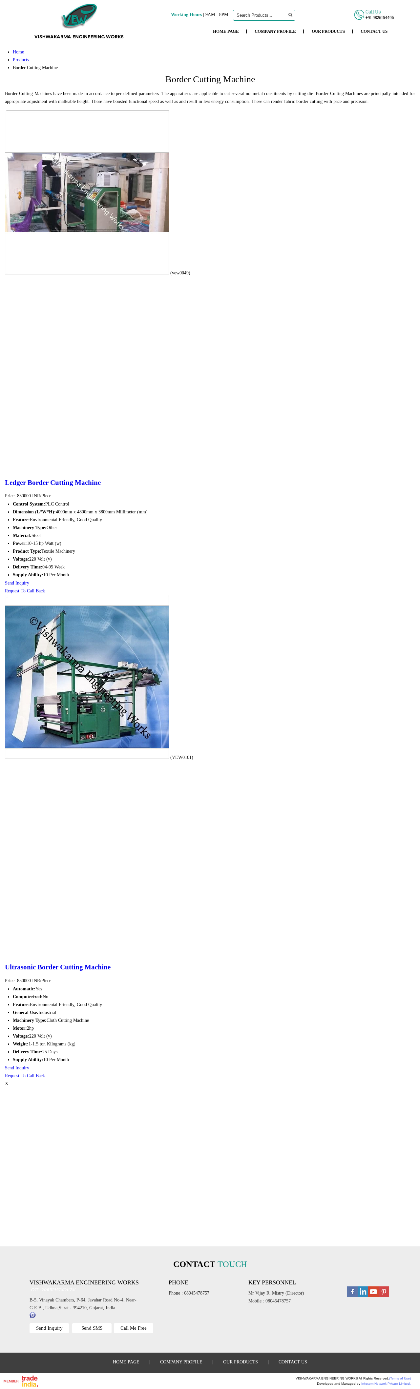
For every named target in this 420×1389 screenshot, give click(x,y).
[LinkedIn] (363, 1296)
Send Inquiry (17, 583)
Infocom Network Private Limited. (386, 1383)
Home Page (226, 31)
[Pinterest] (384, 1296)
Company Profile (275, 31)
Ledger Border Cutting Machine (53, 482)
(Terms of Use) (400, 1378)
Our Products (328, 31)
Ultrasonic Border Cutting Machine (58, 967)
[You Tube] (373, 1296)
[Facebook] (352, 1296)
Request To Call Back (25, 590)
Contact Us (374, 31)
